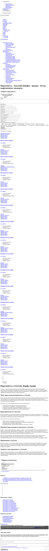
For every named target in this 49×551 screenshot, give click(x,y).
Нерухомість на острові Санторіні (10, 510)
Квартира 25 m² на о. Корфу (7, 237)
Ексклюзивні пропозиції (8, 518)
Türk (4, 34)
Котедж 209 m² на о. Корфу (7, 172)
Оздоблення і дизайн (10, 56)
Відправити (4, 549)
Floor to (2, 113)
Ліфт (3, 123)
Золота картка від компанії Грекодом (14, 80)
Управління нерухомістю (11, 72)
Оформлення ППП (10, 44)
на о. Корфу (3, 142)
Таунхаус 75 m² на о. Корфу (7, 334)
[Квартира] (8, 96)
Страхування (8, 82)
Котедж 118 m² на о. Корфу (7, 188)
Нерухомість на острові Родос (9, 504)
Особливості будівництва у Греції (13, 60)
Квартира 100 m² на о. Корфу (7, 302)
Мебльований (21, 123)
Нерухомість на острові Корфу (9, 503)
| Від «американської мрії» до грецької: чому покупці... (17, 478)
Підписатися (4, 468)
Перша (4, 381)
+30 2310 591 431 (7, 8)
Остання (5, 382)
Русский (5, 21)
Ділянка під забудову (39, 125)
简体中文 (5, 25)
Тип (1, 97)
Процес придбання (10, 43)
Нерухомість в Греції (7, 42)
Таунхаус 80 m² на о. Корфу (7, 366)
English (4, 19)
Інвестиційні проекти (10, 66)
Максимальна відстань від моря (7, 122)
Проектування (9, 55)
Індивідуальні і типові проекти (12, 62)
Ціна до (2, 108)
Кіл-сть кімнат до (4, 115)
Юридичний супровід (10, 71)
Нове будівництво (12, 125)
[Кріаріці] (8, 467)
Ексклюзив (8, 75)
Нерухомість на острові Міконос (10, 508)
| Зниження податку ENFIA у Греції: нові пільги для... (17, 479)
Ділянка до (3, 121)
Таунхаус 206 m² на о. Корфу (7, 318)
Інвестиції (5, 63)
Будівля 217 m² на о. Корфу (7, 205)
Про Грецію (8, 49)
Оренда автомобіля (10, 78)
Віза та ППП (8, 46)
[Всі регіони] (8, 464)
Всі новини (5, 481)
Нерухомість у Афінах (8, 499)
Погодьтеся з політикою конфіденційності (9, 546)
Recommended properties (8, 516)
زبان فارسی (5, 31)
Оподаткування (9, 67)
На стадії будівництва (22, 125)
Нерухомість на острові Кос (9, 511)
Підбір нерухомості (10, 70)
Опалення (28, 123)
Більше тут (37, 527)
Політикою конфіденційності (5, 471)
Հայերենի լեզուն (7, 23)
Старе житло (31, 125)
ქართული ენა (6, 30)
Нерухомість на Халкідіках (9, 502)
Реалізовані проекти (10, 54)
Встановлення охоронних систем (13, 59)
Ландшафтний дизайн (10, 57)
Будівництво (6, 51)
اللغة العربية (5, 37)
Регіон (2, 98)
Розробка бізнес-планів (11, 65)
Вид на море (8, 123)
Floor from (3, 112)
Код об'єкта (3, 104)
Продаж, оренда (4, 94)
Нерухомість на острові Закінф (9, 505)
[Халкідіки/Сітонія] (8, 466)
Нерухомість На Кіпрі (8, 50)
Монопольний (9, 126)
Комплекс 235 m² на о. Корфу (7, 221)
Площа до (3, 110)
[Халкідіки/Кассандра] (8, 465)
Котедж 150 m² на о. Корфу (7, 156)
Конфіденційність (7, 519)
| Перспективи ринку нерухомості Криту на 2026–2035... (18, 480)
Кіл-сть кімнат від (4, 114)
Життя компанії (9, 7)
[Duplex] (8, 97)
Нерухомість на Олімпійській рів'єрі (11, 507)
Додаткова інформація (10, 47)
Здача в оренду (9, 73)
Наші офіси (8, 6)
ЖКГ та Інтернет (9, 81)
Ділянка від (3, 119)
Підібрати (3, 127)
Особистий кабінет (7, 521)
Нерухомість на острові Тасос (9, 506)
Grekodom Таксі (9, 79)
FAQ (7, 48)
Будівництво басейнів (10, 58)
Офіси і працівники (10, 5)
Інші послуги (6, 68)
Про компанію (9, 3)
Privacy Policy (18, 547)
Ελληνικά (5, 20)
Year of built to (4, 118)
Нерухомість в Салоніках (8, 500)
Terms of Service (24, 547)
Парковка (14, 123)
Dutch (4, 27)
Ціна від (2, 106)
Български (5, 24)
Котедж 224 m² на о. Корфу (7, 140)
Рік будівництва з (4, 117)
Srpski (4, 33)
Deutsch (4, 26)
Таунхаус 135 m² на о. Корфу (7, 350)
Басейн (32, 123)
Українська (5, 35)
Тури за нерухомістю (10, 74)
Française (5, 28)
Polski (4, 32)
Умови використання (7, 520)
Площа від (3, 109)
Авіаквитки (8, 76)
